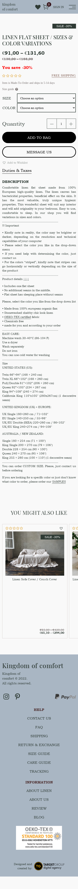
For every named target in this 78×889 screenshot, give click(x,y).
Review (39, 808)
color (8, 108)
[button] (15, 162)
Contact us (39, 718)
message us (39, 152)
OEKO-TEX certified (17, 317)
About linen (39, 791)
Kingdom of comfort (10, 6)
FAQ (39, 727)
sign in (58, 7)
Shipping (39, 736)
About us (39, 799)
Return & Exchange (39, 745)
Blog (39, 817)
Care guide (39, 762)
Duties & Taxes (17, 170)
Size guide (39, 754)
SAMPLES (59, 481)
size (6, 98)
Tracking (39, 771)
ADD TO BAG (39, 137)
